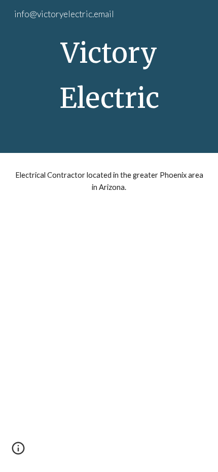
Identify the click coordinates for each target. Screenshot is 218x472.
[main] (109, 76)
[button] (18, 452)
